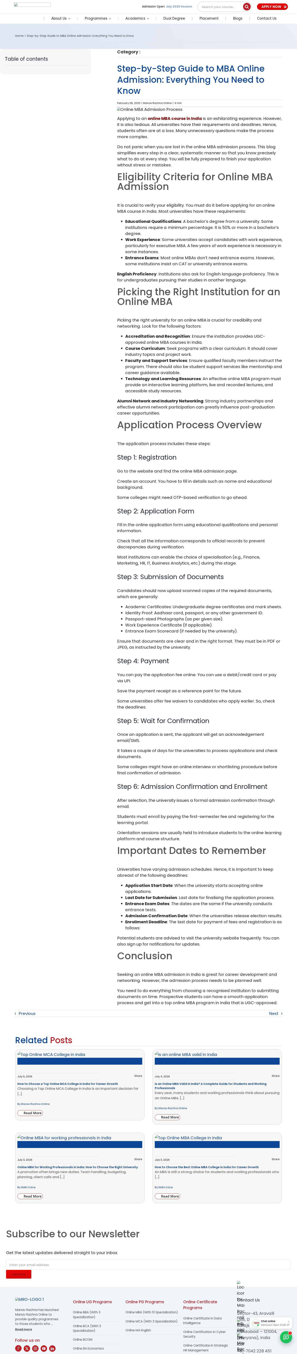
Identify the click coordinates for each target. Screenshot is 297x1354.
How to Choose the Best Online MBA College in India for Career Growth (207, 1167)
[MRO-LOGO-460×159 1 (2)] (32, 4)
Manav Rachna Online (157, 103)
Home (19, 36)
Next (273, 1013)
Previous (27, 1013)
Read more (23, 1329)
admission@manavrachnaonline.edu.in (83, 1349)
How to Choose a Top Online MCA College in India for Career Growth (67, 1084)
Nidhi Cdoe (28, 1187)
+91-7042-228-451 (204, 1348)
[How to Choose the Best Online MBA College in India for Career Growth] (188, 1138)
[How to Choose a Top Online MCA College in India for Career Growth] (51, 1054)
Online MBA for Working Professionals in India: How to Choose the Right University (77, 1167)
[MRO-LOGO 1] (29, 1299)
